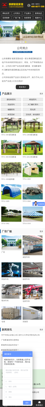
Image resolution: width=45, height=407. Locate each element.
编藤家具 (11, 109)
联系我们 (39, 405)
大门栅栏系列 (33, 104)
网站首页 (6, 13)
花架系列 (11, 104)
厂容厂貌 (16, 18)
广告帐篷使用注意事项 (10, 340)
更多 (41, 94)
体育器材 (11, 114)
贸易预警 (6, 18)
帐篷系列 (32, 99)
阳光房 (33, 109)
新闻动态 (38, 13)
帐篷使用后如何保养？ (10, 350)
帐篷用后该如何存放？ (10, 345)
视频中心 (38, 18)
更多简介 (22, 87)
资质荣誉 (27, 18)
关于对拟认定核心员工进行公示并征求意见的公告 (20, 335)
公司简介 (16, 13)
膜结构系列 (11, 99)
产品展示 (27, 13)
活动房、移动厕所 (33, 114)
